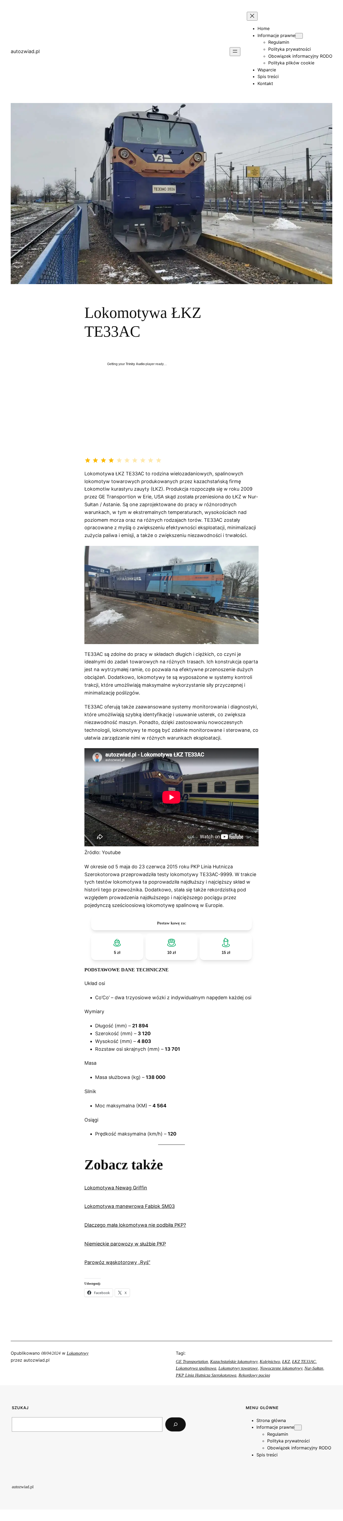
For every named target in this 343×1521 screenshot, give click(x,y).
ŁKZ (286, 1361)
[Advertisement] (171, 419)
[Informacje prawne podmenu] (299, 36)
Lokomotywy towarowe (238, 1368)
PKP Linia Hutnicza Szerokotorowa (206, 1375)
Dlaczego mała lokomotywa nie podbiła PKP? (135, 1225)
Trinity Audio (135, 364)
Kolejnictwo (270, 1361)
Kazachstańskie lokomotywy (234, 1361)
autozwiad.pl (25, 51)
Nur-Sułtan (313, 1368)
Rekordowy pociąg (254, 1375)
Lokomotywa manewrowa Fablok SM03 (129, 1206)
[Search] (175, 1424)
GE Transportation (192, 1361)
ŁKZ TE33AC (304, 1361)
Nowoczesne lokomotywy (281, 1368)
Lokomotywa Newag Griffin (115, 1188)
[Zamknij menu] (252, 16)
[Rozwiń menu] (235, 51)
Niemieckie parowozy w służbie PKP (125, 1244)
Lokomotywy (77, 1353)
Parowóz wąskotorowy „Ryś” (117, 1262)
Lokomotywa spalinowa (196, 1368)
